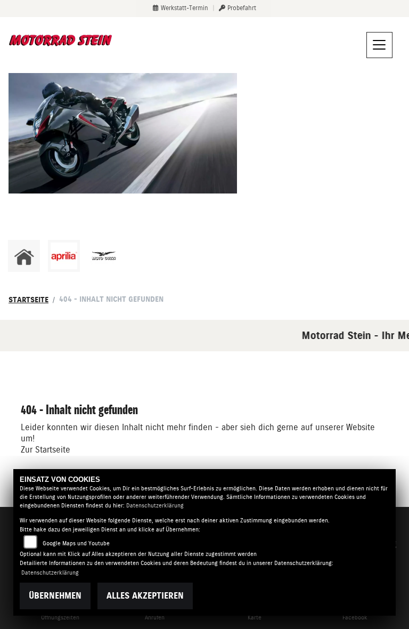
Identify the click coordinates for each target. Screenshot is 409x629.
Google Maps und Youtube (76, 543)
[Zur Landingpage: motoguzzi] (104, 256)
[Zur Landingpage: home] (24, 256)
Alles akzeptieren (145, 596)
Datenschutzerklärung (155, 505)
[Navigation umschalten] (379, 45)
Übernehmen (55, 596)
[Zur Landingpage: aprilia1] (64, 256)
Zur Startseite (45, 450)
